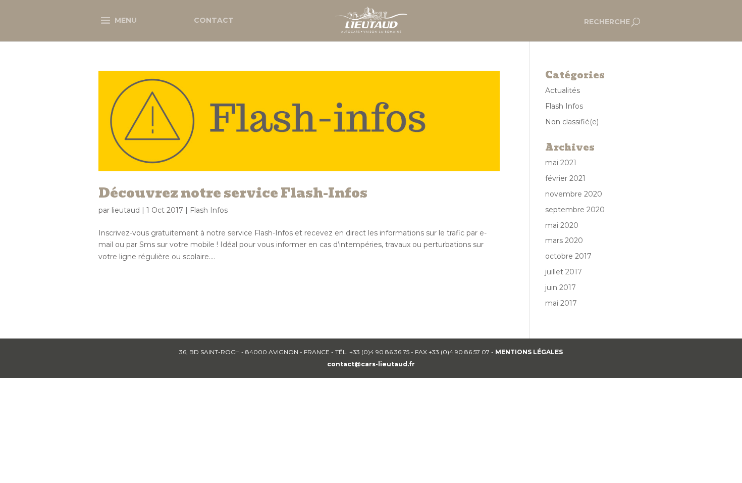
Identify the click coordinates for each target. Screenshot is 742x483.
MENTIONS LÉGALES (529, 352)
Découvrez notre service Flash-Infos (232, 193)
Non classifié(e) (572, 121)
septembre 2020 (575, 209)
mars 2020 (564, 240)
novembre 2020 (573, 194)
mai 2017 (561, 303)
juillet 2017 (563, 271)
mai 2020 (561, 225)
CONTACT (214, 20)
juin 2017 (560, 287)
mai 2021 (560, 162)
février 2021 (565, 178)
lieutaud (126, 210)
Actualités (562, 90)
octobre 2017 (568, 256)
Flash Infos (209, 210)
